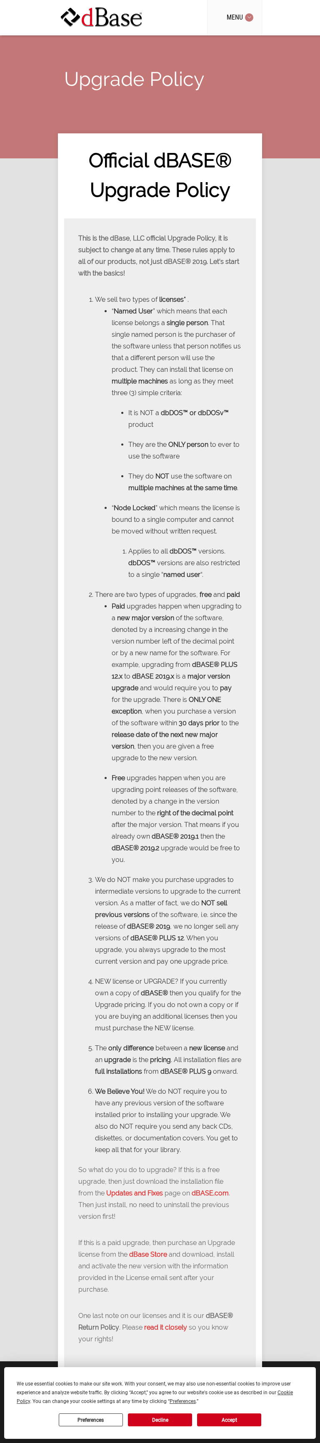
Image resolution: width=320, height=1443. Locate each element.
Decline (160, 1420)
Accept (229, 1420)
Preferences (91, 1420)
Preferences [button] (183, 1401)
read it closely (165, 1327)
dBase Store (148, 1254)
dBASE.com (210, 1193)
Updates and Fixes (134, 1193)
